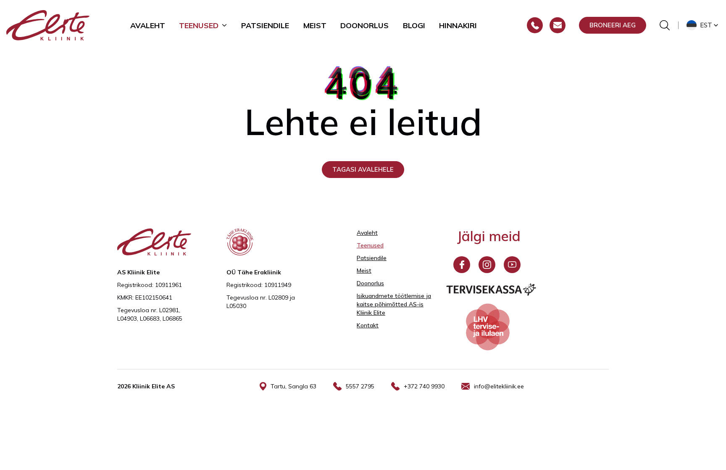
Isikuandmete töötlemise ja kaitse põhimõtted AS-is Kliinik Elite (394, 304)
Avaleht (147, 25)
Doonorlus (364, 25)
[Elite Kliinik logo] (47, 24)
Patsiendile (265, 25)
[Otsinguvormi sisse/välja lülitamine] (665, 25)
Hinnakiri (458, 25)
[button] (703, 25)
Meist (314, 25)
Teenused (198, 25)
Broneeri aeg (612, 25)
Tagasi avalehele (363, 169)
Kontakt (368, 325)
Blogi (414, 25)
